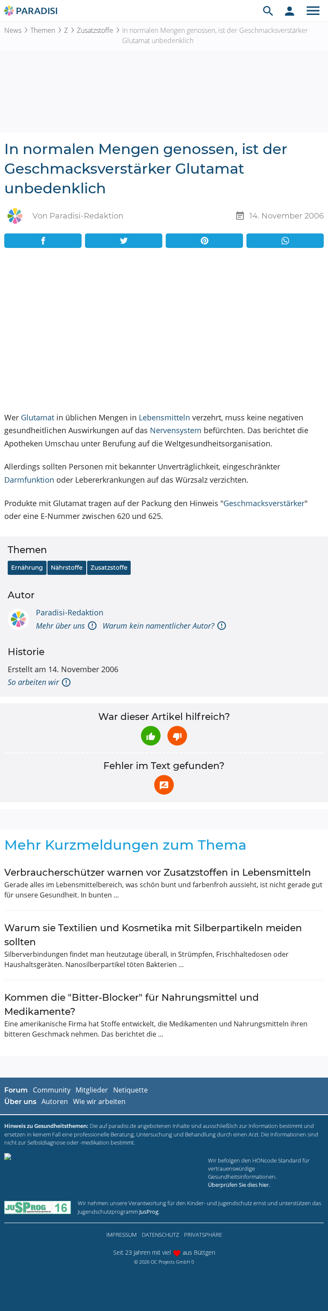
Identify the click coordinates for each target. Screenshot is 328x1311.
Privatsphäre (203, 1234)
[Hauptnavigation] (313, 10)
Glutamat (37, 417)
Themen (42, 30)
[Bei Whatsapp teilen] (285, 240)
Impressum (121, 1234)
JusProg (148, 1211)
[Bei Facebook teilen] (43, 240)
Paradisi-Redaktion (69, 612)
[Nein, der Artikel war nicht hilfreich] (177, 736)
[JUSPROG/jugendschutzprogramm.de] (37, 1207)
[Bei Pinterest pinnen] (204, 240)
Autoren (54, 1101)
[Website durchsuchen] (268, 10)
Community (51, 1090)
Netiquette (130, 1090)
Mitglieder (92, 1090)
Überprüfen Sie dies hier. (239, 1185)
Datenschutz (160, 1234)
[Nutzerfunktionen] (289, 10)
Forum (16, 1090)
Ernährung (27, 567)
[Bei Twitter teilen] (123, 240)
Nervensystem (176, 430)
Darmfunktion (29, 480)
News (12, 30)
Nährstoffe (66, 567)
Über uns (20, 1102)
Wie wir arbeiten (99, 1101)
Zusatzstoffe (95, 30)
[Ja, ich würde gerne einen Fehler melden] (164, 785)
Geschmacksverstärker (264, 503)
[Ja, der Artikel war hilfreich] (151, 736)
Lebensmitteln (164, 417)
